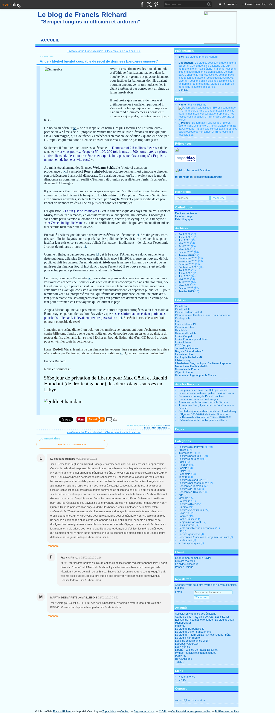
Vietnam (183, 498)
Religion (183, 465)
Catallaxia (181, 306)
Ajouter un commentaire (72, 444)
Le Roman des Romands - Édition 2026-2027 (205, 417)
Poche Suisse (187, 519)
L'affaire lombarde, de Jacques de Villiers (203, 420)
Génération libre (184, 327)
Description (186, 62)
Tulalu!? (180, 661)
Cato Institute (182, 309)
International (186, 452)
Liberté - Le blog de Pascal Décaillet (196, 649)
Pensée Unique (184, 567)
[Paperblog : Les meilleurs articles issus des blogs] (185, 161)
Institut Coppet (183, 336)
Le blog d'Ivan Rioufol (187, 637)
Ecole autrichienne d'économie (197, 528)
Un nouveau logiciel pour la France (195, 375)
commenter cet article (156, 428)
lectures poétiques (189, 543)
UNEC (182, 679)
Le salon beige (183, 216)
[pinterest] (156, 4)
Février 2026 (186, 252)
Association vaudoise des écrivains (195, 613)
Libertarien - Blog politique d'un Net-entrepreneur (203, 363)
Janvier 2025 (186, 291)
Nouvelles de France (187, 369)
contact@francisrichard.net (190, 700)
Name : (183, 104)
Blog (181, 56)
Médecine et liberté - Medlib (191, 366)
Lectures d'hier (187, 504)
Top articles (109, 711)
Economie (184, 474)
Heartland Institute (185, 333)
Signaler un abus (144, 711)
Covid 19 (184, 513)
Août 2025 (185, 270)
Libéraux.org (182, 360)
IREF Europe (182, 345)
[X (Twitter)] (149, 4)
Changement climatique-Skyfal (193, 558)
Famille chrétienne (186, 213)
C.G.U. (163, 711)
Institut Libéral (183, 342)
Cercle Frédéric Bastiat (188, 312)
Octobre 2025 (187, 264)
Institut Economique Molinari (191, 339)
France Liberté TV (185, 324)
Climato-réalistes (185, 561)
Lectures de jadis (189, 489)
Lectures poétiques (190, 455)
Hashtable (181, 330)
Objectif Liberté (184, 372)
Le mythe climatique (187, 564)
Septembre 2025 (189, 267)
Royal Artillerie (183, 658)
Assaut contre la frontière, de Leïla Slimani (203, 402)
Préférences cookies (227, 711)
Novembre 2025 (188, 261)
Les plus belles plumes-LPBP (192, 640)
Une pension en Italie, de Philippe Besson (203, 390)
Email (178, 592)
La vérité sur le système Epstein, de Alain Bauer (206, 393)
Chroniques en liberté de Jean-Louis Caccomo (202, 315)
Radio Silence (187, 676)
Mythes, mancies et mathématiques (195, 652)
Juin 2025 (185, 276)
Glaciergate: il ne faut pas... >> (123, 51)
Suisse (166, 425)
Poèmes (183, 516)
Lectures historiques (190, 480)
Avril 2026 (185, 246)
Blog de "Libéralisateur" (189, 351)
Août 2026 (185, 234)
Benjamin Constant (190, 522)
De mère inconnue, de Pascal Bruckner (201, 396)
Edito (182, 462)
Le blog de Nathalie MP (189, 357)
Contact (183, 89)
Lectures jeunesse (189, 534)
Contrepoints (182, 318)
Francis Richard (62, 711)
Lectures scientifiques (191, 510)
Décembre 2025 (188, 258)
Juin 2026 (185, 240)
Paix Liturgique (184, 219)
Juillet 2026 (186, 237)
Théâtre (183, 477)
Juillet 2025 (186, 273)
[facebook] (142, 4)
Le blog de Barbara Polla (189, 628)
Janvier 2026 (186, 255)
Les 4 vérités (182, 646)
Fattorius (180, 625)
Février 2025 (186, 288)
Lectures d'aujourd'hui (191, 446)
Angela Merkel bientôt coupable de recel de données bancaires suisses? (99, 61)
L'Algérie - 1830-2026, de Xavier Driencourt (204, 414)
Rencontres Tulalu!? (190, 492)
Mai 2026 (184, 243)
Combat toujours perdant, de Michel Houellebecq (207, 411)
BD (180, 531)
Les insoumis (186, 525)
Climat (182, 471)
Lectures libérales (189, 459)
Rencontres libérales (191, 486)
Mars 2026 (185, 249)
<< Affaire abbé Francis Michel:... (86, 51)
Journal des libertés (186, 348)
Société (183, 468)
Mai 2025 (184, 279)
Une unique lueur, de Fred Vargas (198, 399)
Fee (177, 321)
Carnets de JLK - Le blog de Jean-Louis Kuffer (202, 616)
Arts (181, 495)
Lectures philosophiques (193, 483)
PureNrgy (180, 655)
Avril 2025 (185, 282)
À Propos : (185, 122)
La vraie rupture (184, 354)
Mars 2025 (185, 285)
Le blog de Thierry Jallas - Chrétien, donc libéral (203, 634)
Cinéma (183, 507)
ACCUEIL (50, 40)
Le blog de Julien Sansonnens (193, 631)
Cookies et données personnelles (191, 711)
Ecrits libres (185, 540)
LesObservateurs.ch (187, 643)
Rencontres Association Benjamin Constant (204, 537)
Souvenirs (184, 501)
